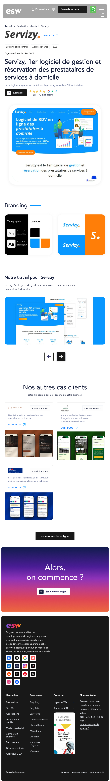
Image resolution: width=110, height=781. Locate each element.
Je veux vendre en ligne (55, 536)
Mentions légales (80, 772)
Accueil (8, 26)
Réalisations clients (27, 26)
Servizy (45, 26)
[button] (59, 9)
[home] (13, 11)
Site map (65, 772)
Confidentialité (97, 772)
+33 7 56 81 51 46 (94, 717)
